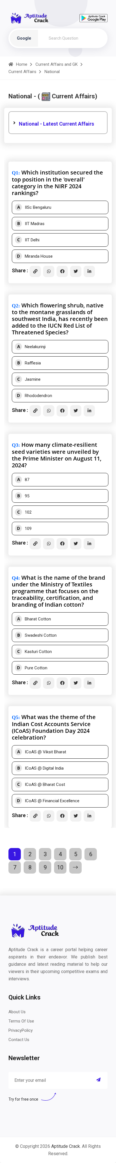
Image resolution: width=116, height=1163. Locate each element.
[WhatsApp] (48, 271)
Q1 (15, 173)
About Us (17, 1011)
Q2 (15, 306)
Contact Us (18, 1039)
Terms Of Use (21, 1021)
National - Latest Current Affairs (56, 124)
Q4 (15, 578)
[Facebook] (62, 271)
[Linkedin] (89, 271)
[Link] (35, 271)
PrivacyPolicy (20, 1030)
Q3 (15, 445)
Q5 (15, 717)
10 (60, 867)
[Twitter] (75, 271)
